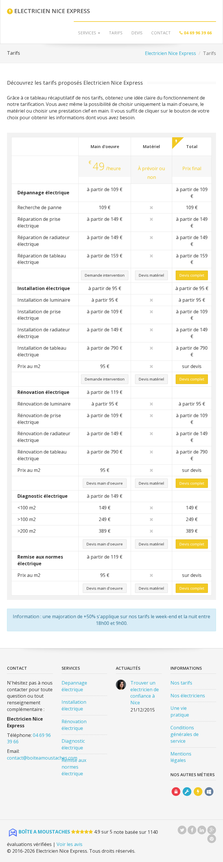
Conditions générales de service (184, 734)
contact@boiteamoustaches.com (42, 758)
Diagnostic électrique (73, 744)
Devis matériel (151, 275)
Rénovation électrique (74, 724)
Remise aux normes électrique (74, 767)
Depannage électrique (74, 686)
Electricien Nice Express (170, 53)
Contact (161, 32)
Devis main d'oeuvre (105, 483)
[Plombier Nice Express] (187, 797)
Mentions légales (180, 757)
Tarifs (116, 32)
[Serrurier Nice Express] (175, 797)
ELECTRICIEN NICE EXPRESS (51, 11)
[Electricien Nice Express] (198, 797)
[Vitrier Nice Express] (209, 797)
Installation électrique (74, 705)
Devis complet (191, 275)
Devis (137, 32)
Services (87, 32)
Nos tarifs (181, 683)
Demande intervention (105, 275)
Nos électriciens (187, 695)
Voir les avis (69, 844)
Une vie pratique (179, 711)
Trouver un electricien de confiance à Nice (144, 693)
